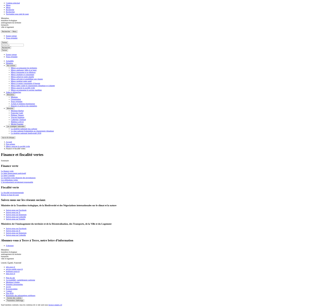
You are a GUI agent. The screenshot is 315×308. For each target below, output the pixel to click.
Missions (14, 97)
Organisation (16, 99)
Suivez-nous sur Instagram (16, 215)
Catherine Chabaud (18, 120)
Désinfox (9, 63)
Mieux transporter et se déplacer (23, 72)
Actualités (10, 61)
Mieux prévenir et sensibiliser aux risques (27, 79)
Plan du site (10, 278)
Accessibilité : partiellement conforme (20, 280)
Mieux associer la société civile (23, 88)
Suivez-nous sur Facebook (16, 210)
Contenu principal (13, 3)
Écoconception (11, 289)
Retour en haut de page (10, 195)
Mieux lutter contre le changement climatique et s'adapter (33, 86)
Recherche (10, 10)
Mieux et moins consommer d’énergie (25, 83)
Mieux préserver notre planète (22, 77)
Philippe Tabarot (17, 115)
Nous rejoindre (11, 38)
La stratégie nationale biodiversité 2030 (26, 133)
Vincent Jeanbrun (17, 117)
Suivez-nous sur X (13, 212)
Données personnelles (14, 284)
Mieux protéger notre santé (21, 81)
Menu (8, 5)
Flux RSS (10, 293)
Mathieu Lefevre (17, 122)
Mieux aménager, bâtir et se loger (24, 70)
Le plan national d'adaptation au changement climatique (32, 131)
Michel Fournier (17, 124)
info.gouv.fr (10, 267)
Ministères (10, 95)
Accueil (9, 142)
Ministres (10, 108)
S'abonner (10, 246)
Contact (9, 291)
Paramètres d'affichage (15, 300)
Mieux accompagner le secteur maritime (26, 90)
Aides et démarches (13, 92)
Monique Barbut (17, 111)
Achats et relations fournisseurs (23, 104)
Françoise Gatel (17, 113)
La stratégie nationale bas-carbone (24, 129)
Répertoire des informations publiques (20, 295)
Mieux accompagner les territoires (24, 68)
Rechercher (10, 12)
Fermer (4, 42)
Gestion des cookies (14, 298)
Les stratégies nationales (16, 126)
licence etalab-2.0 (55, 305)
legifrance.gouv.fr (13, 271)
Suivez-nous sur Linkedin (16, 217)
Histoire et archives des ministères (24, 106)
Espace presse (11, 36)
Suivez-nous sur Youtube (15, 219)
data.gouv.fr (10, 274)
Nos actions (11, 66)
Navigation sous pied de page (17, 14)
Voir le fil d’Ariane (8, 138)
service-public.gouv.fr (14, 269)
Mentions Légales (13, 282)
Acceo (8, 287)
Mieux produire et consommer (22, 75)
